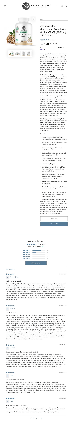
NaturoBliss (43, 23)
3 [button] (36, 419)
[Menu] (5, 6)
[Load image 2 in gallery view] (17, 53)
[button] (57, 6)
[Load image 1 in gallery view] (11, 53)
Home (41, 19)
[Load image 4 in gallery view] (29, 53)
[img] (10, 274)
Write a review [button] (36, 263)
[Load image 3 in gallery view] (23, 53)
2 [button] (33, 419)
